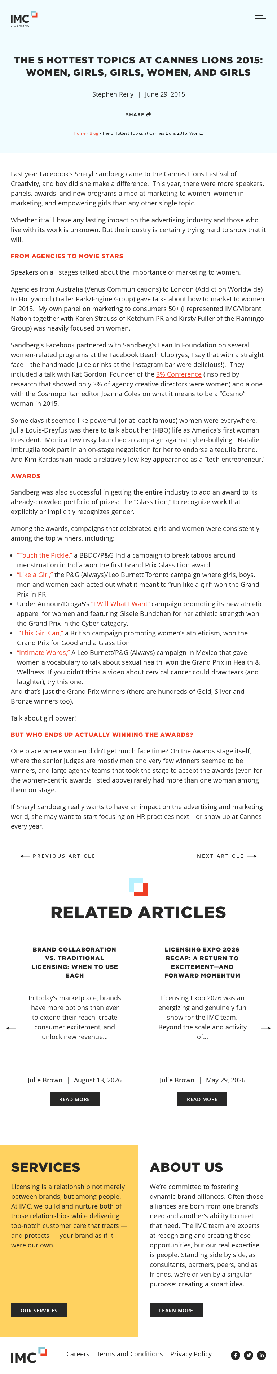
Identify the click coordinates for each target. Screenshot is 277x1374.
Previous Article (64, 855)
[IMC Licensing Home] (29, 19)
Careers (77, 1353)
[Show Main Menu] (260, 18)
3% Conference (179, 374)
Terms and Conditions (130, 1353)
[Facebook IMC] (235, 1355)
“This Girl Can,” (41, 633)
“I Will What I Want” (120, 603)
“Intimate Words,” (43, 652)
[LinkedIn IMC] (261, 1355)
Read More (74, 1099)
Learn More (176, 1310)
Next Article (220, 855)
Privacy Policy (191, 1353)
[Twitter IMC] (248, 1355)
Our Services (39, 1310)
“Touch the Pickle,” (44, 555)
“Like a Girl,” (35, 574)
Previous (10, 1028)
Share (136, 114)
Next (266, 1028)
